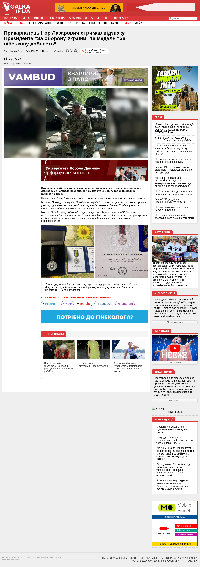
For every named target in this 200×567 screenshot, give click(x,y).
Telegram (51, 303)
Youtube (85, 303)
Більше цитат (175, 401)
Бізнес (25, 18)
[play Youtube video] (175, 348)
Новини (107, 558)
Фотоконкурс (108, 23)
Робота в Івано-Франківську (67, 18)
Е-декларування (41, 23)
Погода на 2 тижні (175, 412)
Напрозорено (85, 23)
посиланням (74, 198)
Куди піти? (63, 23)
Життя (38, 18)
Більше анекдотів (175, 322)
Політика (10, 18)
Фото (95, 18)
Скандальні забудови (161, 561)
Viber (68, 303)
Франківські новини (21, 63)
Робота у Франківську (183, 558)
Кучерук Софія (16, 51)
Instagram (126, 303)
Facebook (105, 303)
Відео (106, 18)
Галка (61, 198)
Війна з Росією (12, 58)
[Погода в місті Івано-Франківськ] (175, 408)
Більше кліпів (175, 363)
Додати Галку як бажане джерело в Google (96, 51)
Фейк (138, 23)
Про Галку (121, 18)
